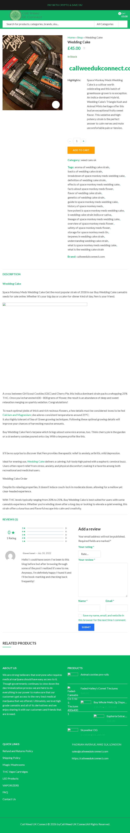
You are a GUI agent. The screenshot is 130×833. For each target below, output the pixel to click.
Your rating (86, 546)
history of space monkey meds (85, 206)
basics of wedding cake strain (85, 171)
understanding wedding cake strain (88, 240)
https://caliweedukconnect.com (90, 758)
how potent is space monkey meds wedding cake (96, 210)
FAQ (5, 792)
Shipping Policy (11, 757)
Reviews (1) (10, 519)
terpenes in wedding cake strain (86, 236)
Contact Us (9, 799)
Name (83, 600)
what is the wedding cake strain (86, 249)
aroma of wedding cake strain (92, 167)
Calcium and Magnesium (17, 414)
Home (71, 37)
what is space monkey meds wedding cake (92, 245)
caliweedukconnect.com (91, 256)
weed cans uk (88, 160)
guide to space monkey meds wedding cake (93, 201)
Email (110, 600)
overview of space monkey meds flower (90, 223)
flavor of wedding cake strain (84, 193)
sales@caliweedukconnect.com (90, 751)
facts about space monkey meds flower (90, 188)
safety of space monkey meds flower (89, 227)
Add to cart (81, 150)
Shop (80, 37)
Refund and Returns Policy (18, 751)
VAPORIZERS (11, 785)
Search (122, 24)
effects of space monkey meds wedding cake (94, 184)
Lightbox (56, 105)
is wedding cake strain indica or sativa (89, 214)
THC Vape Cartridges (15, 771)
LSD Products (10, 778)
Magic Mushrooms (14, 764)
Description (11, 274)
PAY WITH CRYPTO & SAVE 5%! (65, 5)
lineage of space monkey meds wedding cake (94, 219)
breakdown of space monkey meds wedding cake (96, 175)
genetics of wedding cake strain (86, 197)
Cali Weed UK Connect (73, 824)
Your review (86, 559)
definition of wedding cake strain (87, 180)
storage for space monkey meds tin (88, 232)
